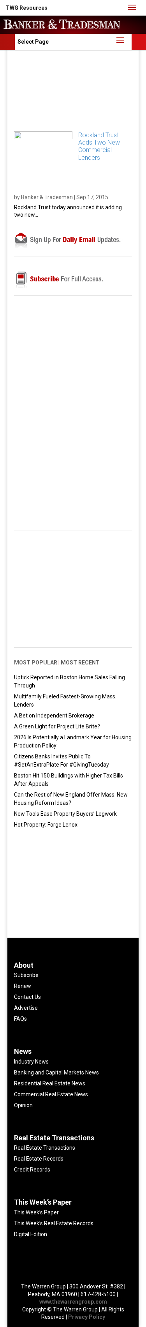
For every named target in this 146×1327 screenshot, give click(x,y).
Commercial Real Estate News (51, 1094)
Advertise (26, 1008)
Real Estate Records (38, 1159)
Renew (22, 986)
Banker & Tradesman (47, 197)
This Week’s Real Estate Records (53, 1223)
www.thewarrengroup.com (73, 1302)
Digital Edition (30, 1234)
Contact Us (27, 997)
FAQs (20, 1019)
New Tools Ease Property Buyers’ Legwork (65, 814)
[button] (26, 8)
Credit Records (32, 1169)
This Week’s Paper (36, 1212)
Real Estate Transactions (44, 1148)
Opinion (23, 1105)
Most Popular (35, 662)
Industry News (31, 1061)
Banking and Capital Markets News (56, 1072)
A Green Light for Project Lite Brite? (57, 726)
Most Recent (80, 662)
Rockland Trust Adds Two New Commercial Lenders (99, 146)
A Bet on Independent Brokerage (54, 715)
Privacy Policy (86, 1317)
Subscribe (26, 975)
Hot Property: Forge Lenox (45, 825)
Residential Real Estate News (49, 1083)
